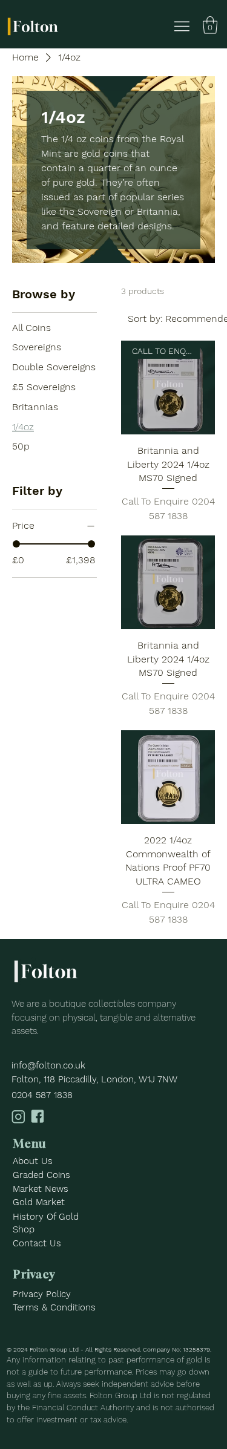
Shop (24, 1229)
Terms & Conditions (54, 1307)
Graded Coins (41, 1174)
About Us (33, 1161)
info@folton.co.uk (48, 1065)
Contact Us (37, 1243)
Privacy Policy (42, 1294)
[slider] (16, 544)
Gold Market (39, 1202)
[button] (210, 25)
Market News (40, 1188)
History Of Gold (46, 1216)
